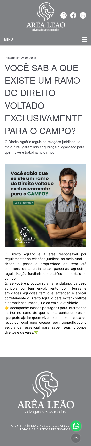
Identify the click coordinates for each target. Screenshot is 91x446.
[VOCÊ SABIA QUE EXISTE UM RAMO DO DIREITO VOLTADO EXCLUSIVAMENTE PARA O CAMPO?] (45, 205)
